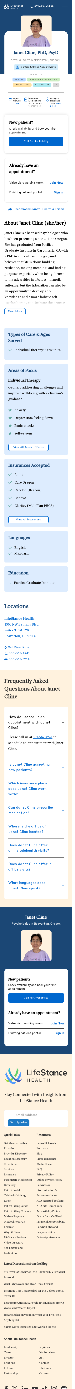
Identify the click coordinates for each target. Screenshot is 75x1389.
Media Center (45, 1164)
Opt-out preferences (48, 1237)
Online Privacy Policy (49, 1180)
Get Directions (18, 647)
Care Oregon (24, 483)
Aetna (18, 475)
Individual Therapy (28, 350)
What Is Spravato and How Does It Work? (28, 1284)
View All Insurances (28, 519)
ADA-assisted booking (50, 1200)
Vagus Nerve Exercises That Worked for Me (30, 1327)
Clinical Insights (46, 1159)
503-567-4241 (19, 653)
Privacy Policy (45, 1174)
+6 (56, 85)
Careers (44, 1373)
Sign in (58, 192)
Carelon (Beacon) (28, 490)
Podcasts (42, 1148)
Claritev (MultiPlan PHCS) (34, 506)
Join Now (56, 183)
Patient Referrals (46, 1143)
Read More (15, 311)
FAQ (39, 1169)
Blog (39, 1153)
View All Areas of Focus (28, 447)
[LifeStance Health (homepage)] (13, 6)
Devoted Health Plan (30, 514)
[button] (15, 1153)
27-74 (16, 103)
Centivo (20, 498)
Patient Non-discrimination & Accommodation (47, 1190)
